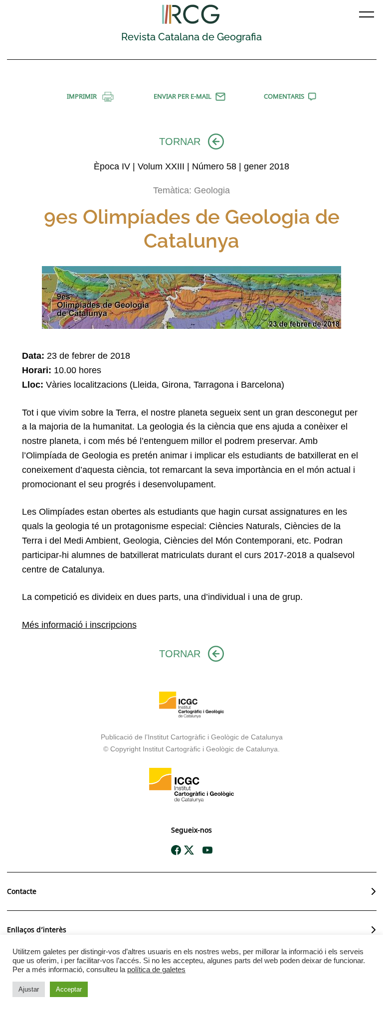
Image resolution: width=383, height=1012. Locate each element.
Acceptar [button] (69, 989)
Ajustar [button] (28, 989)
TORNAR (179, 141)
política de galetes (156, 970)
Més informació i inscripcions (79, 625)
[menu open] (367, 14)
